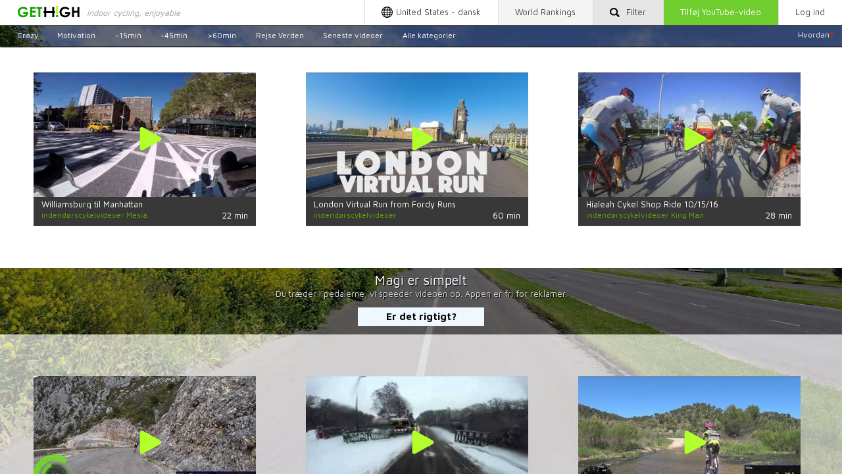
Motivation (76, 34)
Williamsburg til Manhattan (92, 204)
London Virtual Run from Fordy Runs (385, 204)
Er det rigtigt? (421, 316)
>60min (221, 34)
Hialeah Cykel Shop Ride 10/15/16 (652, 204)
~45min (174, 34)
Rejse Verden (280, 34)
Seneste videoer (353, 34)
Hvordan (815, 34)
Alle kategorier (429, 34)
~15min (128, 34)
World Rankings (545, 12)
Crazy (27, 34)
